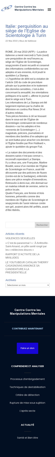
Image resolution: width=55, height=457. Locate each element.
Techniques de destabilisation (28, 387)
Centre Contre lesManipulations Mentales (27, 312)
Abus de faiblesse (27, 41)
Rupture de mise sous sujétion (27, 403)
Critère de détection (28, 395)
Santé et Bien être (27, 437)
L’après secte (27, 411)
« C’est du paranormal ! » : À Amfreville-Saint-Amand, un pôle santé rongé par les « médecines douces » (27, 246)
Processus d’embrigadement (27, 379)
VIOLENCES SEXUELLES (20, 238)
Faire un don (27, 348)
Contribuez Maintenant (27, 328)
